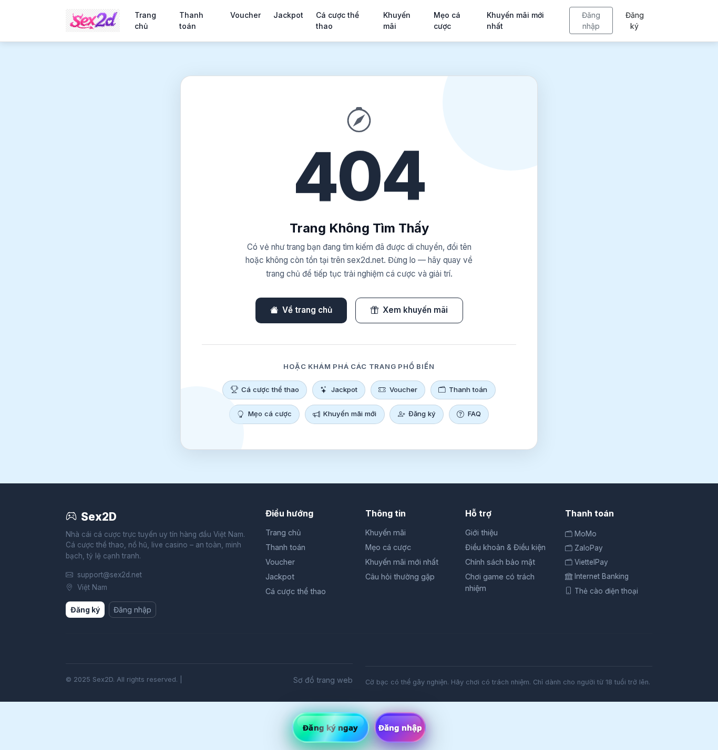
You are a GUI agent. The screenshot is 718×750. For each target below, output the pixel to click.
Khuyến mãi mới (349, 413)
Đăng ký (634, 20)
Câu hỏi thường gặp (400, 576)
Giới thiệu (481, 532)
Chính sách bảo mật (500, 561)
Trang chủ (145, 20)
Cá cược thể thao (337, 20)
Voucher (245, 14)
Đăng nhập (591, 20)
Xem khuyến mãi (415, 310)
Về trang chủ (307, 310)
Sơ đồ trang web (323, 679)
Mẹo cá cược (447, 20)
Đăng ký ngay (330, 727)
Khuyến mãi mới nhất (515, 20)
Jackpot (288, 14)
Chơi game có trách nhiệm (500, 582)
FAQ (474, 413)
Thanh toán (191, 20)
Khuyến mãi (397, 20)
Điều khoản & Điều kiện (505, 547)
